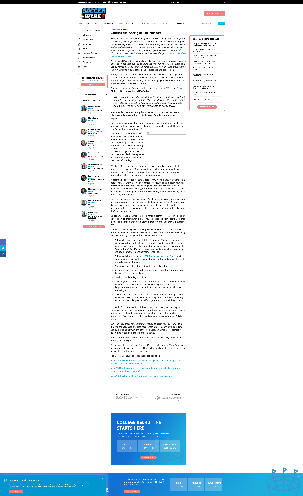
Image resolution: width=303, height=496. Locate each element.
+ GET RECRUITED (214, 13)
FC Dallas (91, 145)
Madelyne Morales (95, 189)
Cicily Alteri (92, 153)
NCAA (85, 49)
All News (87, 35)
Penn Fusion (92, 133)
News (80, 23)
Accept (16, 492)
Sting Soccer (93, 193)
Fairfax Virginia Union (95, 168)
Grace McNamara (94, 201)
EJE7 (89, 204)
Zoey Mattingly (94, 141)
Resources (87, 62)
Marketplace (168, 23)
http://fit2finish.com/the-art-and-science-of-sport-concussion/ (141, 376)
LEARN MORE (174, 2)
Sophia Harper (93, 176)
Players (96, 23)
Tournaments (109, 23)
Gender (84, 100)
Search (221, 23)
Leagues (129, 23)
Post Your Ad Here (207, 107)
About (179, 23)
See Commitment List (94, 226)
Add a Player (148, 457)
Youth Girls (88, 44)
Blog (87, 23)
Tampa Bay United (94, 122)
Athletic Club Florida (95, 110)
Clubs (121, 23)
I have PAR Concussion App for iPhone (157, 256)
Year (94, 100)
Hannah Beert (93, 212)
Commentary (115, 30)
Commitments (153, 23)
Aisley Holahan (94, 164)
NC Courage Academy (95, 157)
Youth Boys (88, 40)
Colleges (139, 23)
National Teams (90, 53)
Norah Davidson (94, 130)
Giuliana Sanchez (95, 106)
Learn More (93, 84)
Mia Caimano (93, 118)
